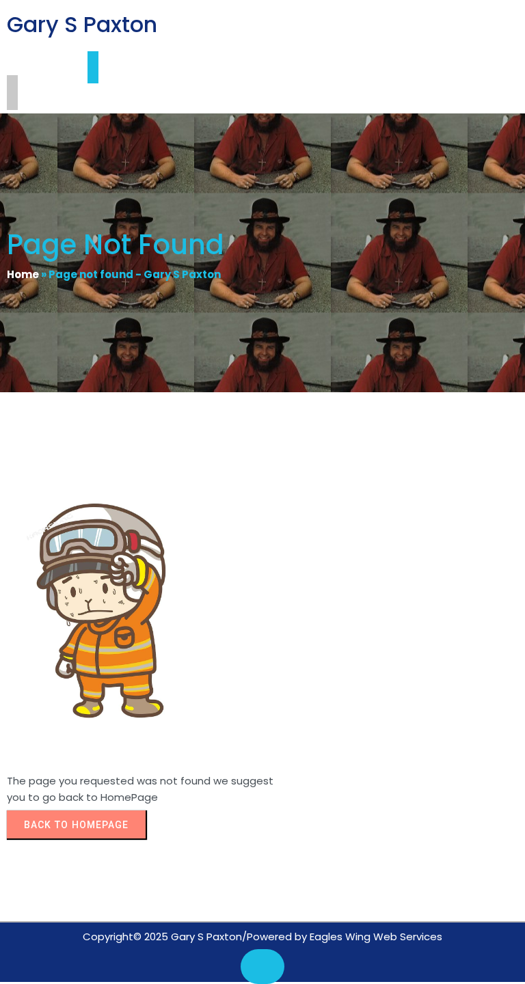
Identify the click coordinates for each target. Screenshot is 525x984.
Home (23, 274)
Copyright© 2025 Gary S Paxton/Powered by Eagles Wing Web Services (262, 936)
